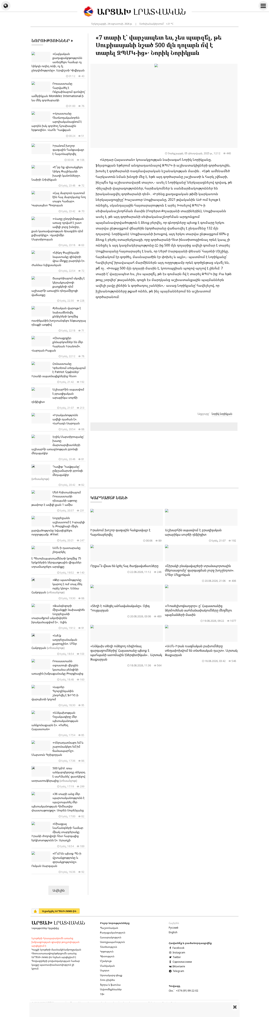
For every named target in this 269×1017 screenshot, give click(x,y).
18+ (102, 994)
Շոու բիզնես (107, 980)
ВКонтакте (178, 966)
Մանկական (107, 966)
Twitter (176, 957)
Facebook (178, 948)
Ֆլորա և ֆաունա (110, 984)
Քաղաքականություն (112, 932)
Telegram (178, 971)
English (173, 932)
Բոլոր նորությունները (115, 923)
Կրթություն (106, 951)
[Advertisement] (134, 1009)
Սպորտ (104, 970)
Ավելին (59, 890)
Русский (173, 927)
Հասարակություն (110, 937)
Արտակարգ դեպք (111, 975)
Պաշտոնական (109, 928)
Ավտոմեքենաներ (111, 989)
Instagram (178, 952)
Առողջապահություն (112, 942)
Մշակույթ (106, 961)
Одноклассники (182, 962)
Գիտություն (107, 956)
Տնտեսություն (108, 947)
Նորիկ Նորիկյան (222, 414)
